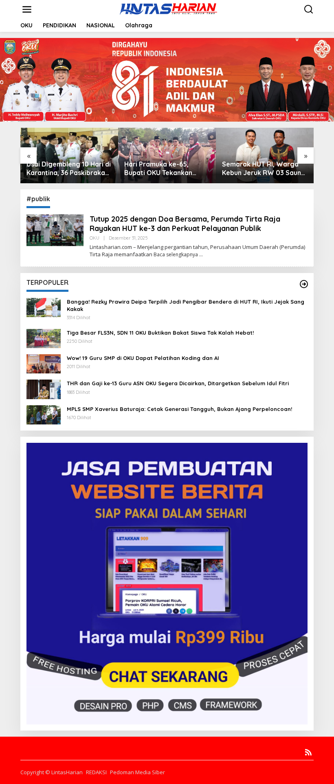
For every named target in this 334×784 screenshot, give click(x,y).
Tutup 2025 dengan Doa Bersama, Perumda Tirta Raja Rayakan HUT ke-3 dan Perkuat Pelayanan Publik (185, 223)
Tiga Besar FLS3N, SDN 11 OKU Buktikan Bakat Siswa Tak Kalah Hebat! (160, 332)
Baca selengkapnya (176, 254)
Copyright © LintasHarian (51, 772)
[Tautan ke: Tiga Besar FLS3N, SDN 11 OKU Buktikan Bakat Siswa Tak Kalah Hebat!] (43, 338)
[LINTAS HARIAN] (169, 9)
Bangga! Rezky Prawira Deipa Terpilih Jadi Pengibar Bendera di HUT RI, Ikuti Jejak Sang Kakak (185, 305)
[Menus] (26, 9)
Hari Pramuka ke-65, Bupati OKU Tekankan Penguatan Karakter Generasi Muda (158, 168)
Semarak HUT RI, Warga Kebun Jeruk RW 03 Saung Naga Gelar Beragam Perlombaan (263, 168)
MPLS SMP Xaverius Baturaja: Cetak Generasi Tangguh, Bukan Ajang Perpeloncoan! (179, 409)
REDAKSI (96, 772)
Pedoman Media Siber (137, 772)
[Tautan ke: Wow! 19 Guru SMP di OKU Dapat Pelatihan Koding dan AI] (43, 363)
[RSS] (308, 752)
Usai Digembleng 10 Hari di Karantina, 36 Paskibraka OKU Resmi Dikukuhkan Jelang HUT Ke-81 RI (68, 168)
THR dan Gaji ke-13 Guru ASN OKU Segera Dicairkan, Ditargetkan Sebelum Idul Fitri (178, 383)
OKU (94, 238)
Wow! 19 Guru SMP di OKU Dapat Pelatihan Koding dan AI (143, 358)
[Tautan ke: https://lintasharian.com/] (304, 284)
